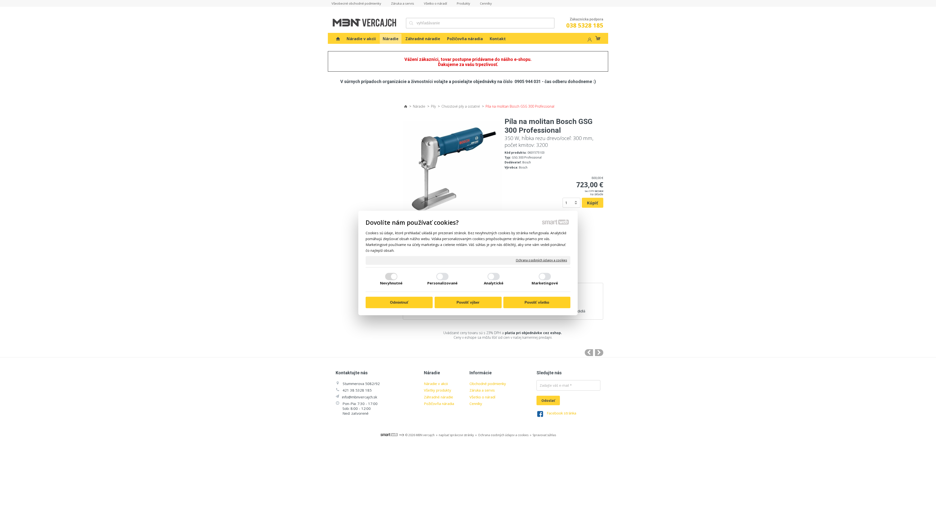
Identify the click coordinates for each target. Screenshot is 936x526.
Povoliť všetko (537, 302)
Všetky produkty (437, 390)
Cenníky (475, 403)
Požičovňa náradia (439, 403)
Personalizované (442, 283)
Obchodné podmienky (487, 383)
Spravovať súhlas (544, 435)
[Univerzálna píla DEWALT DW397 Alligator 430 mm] (599, 352)
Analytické (493, 283)
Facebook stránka (561, 413)
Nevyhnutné (391, 283)
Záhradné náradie (438, 396)
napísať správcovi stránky (456, 435)
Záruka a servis (482, 390)
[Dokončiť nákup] (598, 38)
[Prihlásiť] (589, 40)
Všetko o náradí (482, 396)
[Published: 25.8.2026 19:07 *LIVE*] (401, 435)
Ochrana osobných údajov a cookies (541, 260)
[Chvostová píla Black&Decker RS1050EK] (589, 352)
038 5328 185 (584, 25)
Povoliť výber (468, 302)
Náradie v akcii (436, 383)
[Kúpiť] (592, 203)
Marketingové (545, 283)
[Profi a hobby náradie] (338, 39)
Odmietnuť (399, 302)
